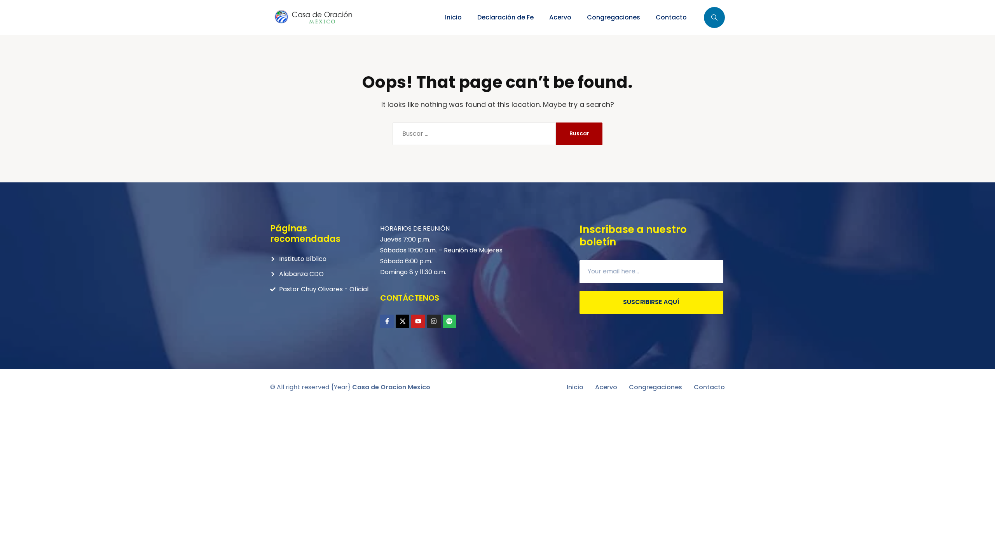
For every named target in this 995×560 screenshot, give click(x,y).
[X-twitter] (402, 321)
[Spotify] (449, 321)
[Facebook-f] (387, 321)
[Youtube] (418, 321)
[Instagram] (434, 321)
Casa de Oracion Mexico (391, 387)
